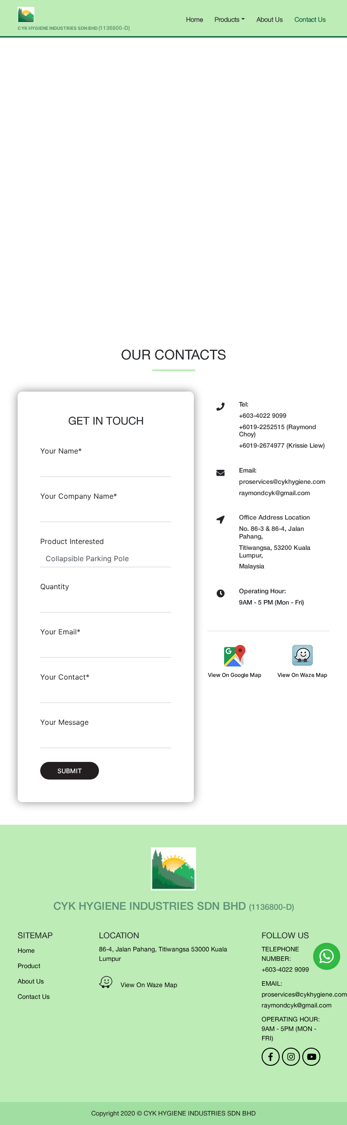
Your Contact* (64, 676)
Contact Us (310, 19)
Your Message (64, 722)
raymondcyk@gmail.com (297, 1005)
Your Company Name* (78, 496)
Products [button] (227, 19)
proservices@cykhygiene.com (304, 994)
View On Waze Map (149, 984)
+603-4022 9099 (285, 969)
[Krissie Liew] (326, 956)
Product (29, 965)
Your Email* (60, 631)
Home (194, 19)
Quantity (54, 586)
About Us (270, 19)
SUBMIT (69, 771)
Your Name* (61, 450)
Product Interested (72, 541)
